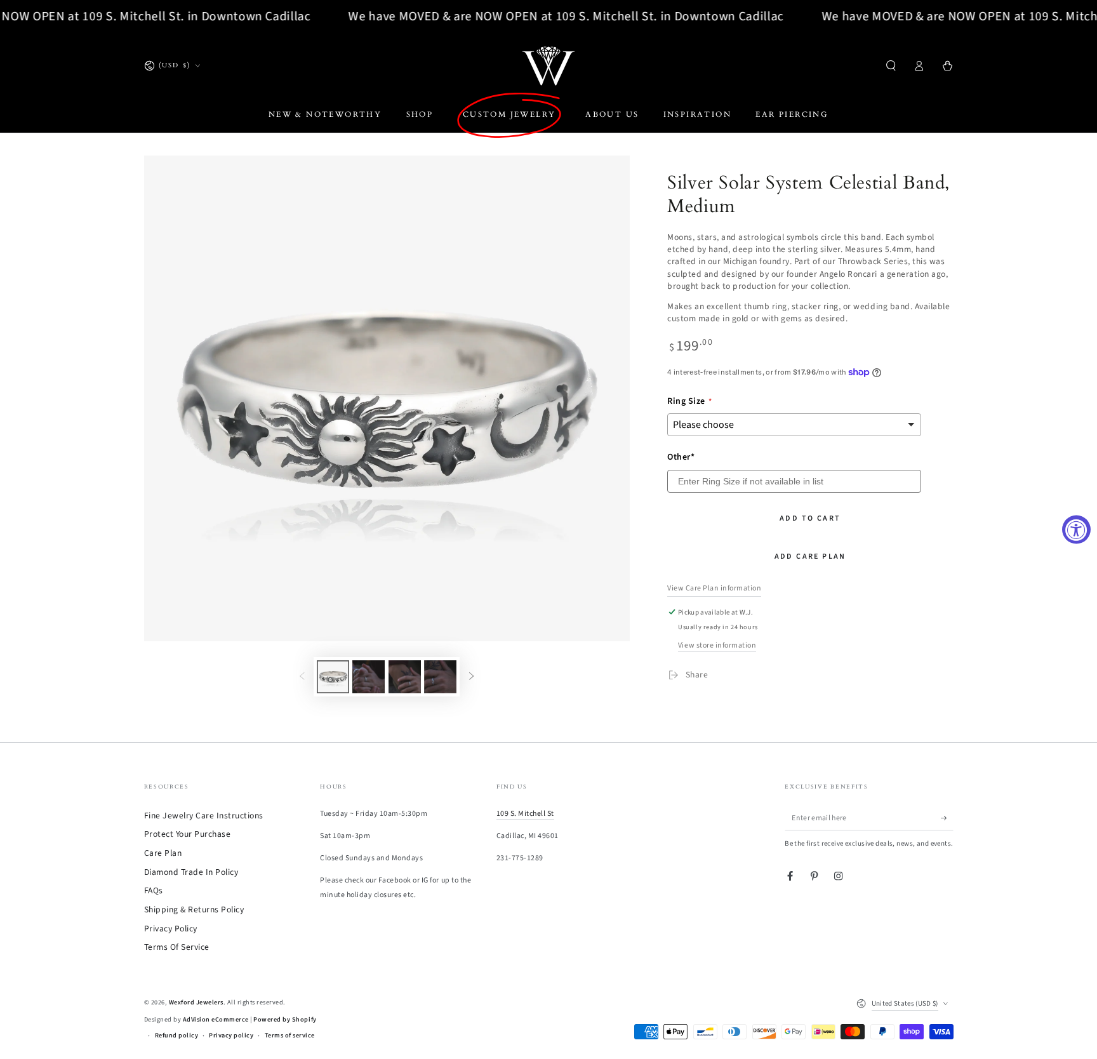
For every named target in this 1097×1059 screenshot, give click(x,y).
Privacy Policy (170, 928)
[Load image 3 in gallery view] (405, 676)
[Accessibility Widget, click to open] (1076, 530)
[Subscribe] (947, 818)
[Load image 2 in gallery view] (368, 676)
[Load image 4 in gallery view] (440, 676)
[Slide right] (471, 676)
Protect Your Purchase (187, 834)
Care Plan (163, 853)
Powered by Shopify (284, 1019)
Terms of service (290, 1035)
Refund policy (177, 1035)
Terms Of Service (176, 947)
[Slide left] (302, 676)
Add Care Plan (810, 556)
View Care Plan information (714, 588)
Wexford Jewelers (196, 1002)
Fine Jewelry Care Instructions (203, 815)
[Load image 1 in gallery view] (333, 676)
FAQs (153, 890)
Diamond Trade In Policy (191, 872)
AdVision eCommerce (216, 1019)
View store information (717, 645)
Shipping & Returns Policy (194, 909)
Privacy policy (231, 1035)
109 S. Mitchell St (525, 813)
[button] (891, 65)
